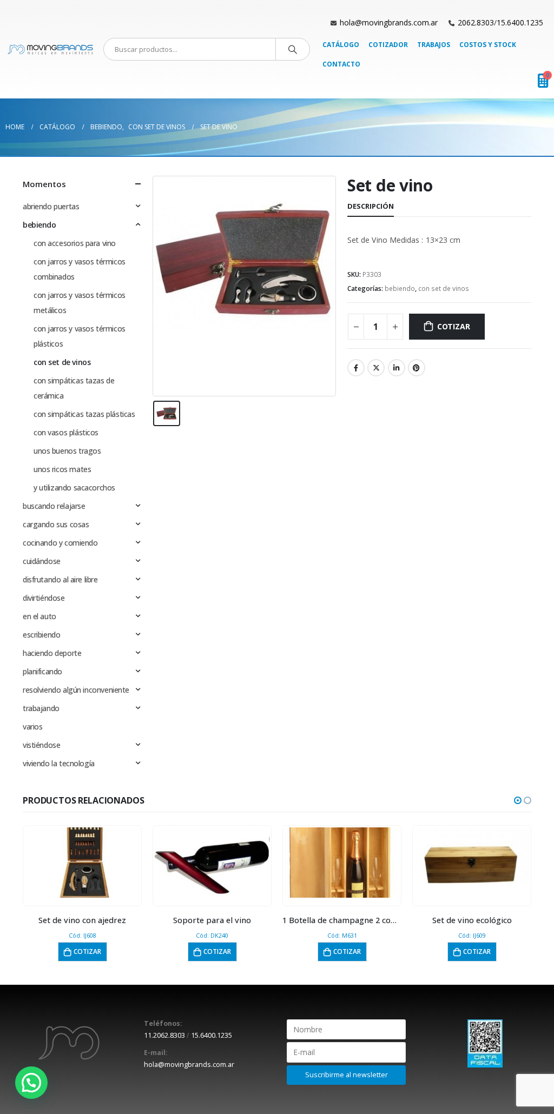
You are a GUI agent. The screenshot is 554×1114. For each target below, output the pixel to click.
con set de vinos (443, 288)
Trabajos (433, 44)
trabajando (41, 708)
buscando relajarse (54, 506)
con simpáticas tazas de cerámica (74, 388)
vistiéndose (41, 745)
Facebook (356, 367)
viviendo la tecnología (59, 763)
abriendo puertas (51, 206)
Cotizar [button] (87, 951)
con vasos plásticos (66, 432)
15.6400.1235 (520, 22)
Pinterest (416, 367)
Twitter (376, 367)
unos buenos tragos (67, 451)
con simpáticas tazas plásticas (84, 414)
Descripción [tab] (370, 206)
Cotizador (388, 44)
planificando (42, 671)
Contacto (341, 64)
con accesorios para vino (75, 243)
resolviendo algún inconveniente (76, 690)
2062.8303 (476, 22)
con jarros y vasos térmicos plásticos (80, 336)
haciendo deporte (52, 653)
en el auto (39, 616)
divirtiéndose (44, 598)
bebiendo (400, 288)
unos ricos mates (62, 469)
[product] (82, 862)
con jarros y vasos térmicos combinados (80, 269)
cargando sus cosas (56, 524)
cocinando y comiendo (60, 543)
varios (32, 726)
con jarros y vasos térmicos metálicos (80, 302)
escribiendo (41, 634)
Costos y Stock (487, 44)
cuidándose (42, 561)
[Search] (292, 49)
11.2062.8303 (164, 1035)
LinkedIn (396, 367)
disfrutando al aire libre (60, 579)
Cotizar (453, 326)
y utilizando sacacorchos (74, 487)
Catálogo (340, 44)
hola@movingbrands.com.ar (389, 22)
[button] (518, 800)
